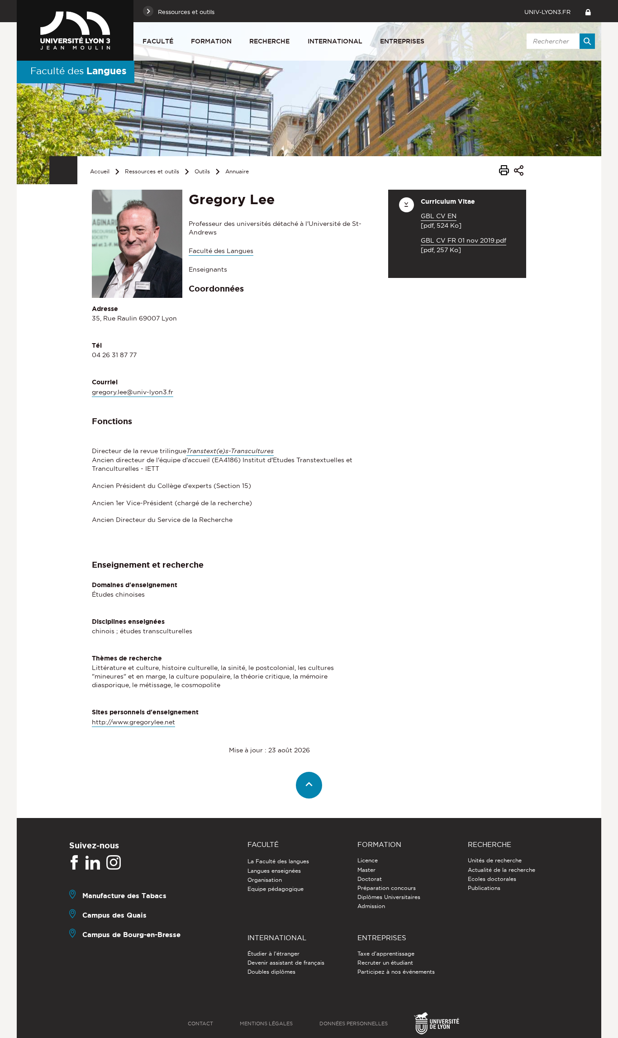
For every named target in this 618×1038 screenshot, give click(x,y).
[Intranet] (588, 11)
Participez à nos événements (396, 972)
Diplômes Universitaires (388, 897)
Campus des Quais (114, 915)
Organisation (264, 880)
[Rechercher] (587, 41)
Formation (211, 41)
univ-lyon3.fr (547, 12)
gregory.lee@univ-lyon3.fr (132, 392)
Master (366, 870)
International (335, 41)
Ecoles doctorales (492, 879)
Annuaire (237, 171)
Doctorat (369, 879)
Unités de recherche (495, 860)
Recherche (269, 41)
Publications (484, 888)
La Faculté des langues (278, 861)
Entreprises (402, 41)
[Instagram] (113, 863)
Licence (367, 860)
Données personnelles (353, 1023)
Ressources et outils (152, 171)
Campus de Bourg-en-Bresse (131, 934)
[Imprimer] (504, 172)
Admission (371, 906)
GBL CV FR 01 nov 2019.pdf (463, 240)
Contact (200, 1023)
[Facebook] (74, 863)
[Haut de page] (309, 785)
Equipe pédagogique (275, 889)
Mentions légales (266, 1023)
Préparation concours (386, 888)
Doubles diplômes (271, 972)
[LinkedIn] (93, 863)
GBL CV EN (438, 216)
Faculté (158, 41)
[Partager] (518, 172)
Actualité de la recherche (501, 870)
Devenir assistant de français (285, 963)
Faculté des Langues (221, 250)
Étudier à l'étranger (273, 954)
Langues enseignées (274, 871)
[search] (559, 41)
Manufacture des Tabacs (124, 895)
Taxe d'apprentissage (385, 954)
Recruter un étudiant (385, 963)
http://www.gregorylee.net (133, 722)
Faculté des (78, 70)
